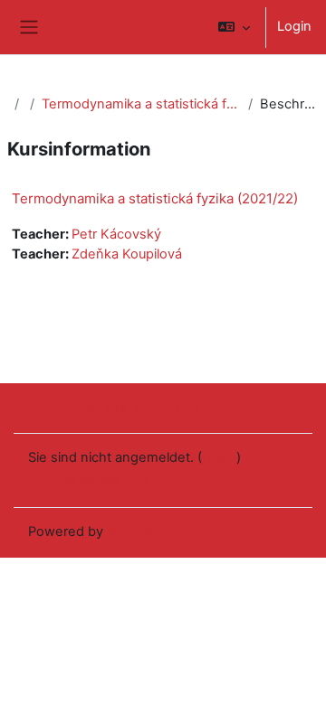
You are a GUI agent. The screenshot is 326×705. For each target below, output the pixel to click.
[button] (234, 27)
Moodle (130, 531)
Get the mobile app (88, 480)
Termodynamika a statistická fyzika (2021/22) (141, 104)
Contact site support (115, 407)
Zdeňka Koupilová (127, 254)
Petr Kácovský (116, 234)
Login (294, 26)
